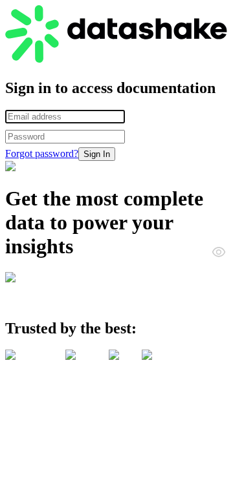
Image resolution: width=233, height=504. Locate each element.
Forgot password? (41, 153)
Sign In (96, 154)
